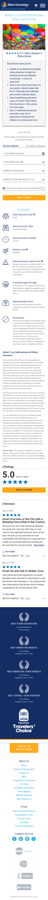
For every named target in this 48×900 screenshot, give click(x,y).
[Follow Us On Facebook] (14, 838)
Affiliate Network (24, 795)
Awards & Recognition (24, 769)
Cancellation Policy (24, 815)
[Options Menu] (44, 556)
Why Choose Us (24, 799)
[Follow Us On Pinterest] (33, 838)
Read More (39, 545)
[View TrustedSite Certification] (24, 887)
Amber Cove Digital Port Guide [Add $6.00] (23, 188)
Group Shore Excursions (24, 780)
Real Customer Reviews (24, 811)
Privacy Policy (24, 818)
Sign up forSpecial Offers (24, 748)
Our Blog (24, 784)
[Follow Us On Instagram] (27, 838)
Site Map (24, 822)
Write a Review (24, 56)
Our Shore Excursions (24, 788)
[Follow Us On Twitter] (21, 838)
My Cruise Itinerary (35, 146)
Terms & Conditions (24, 826)
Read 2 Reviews (32, 53)
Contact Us (24, 773)
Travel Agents (24, 791)
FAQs (24, 776)
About (24, 765)
